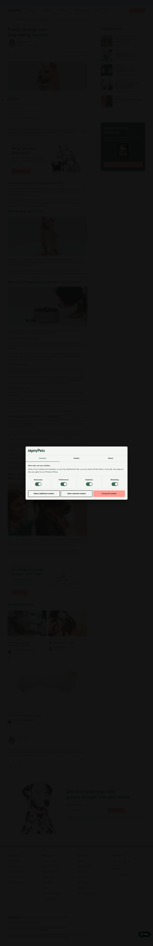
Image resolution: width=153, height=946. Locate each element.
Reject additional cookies (44, 494)
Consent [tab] (42, 458)
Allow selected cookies (76, 494)
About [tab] (110, 458)
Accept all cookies (109, 494)
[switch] (63, 484)
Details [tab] (76, 458)
